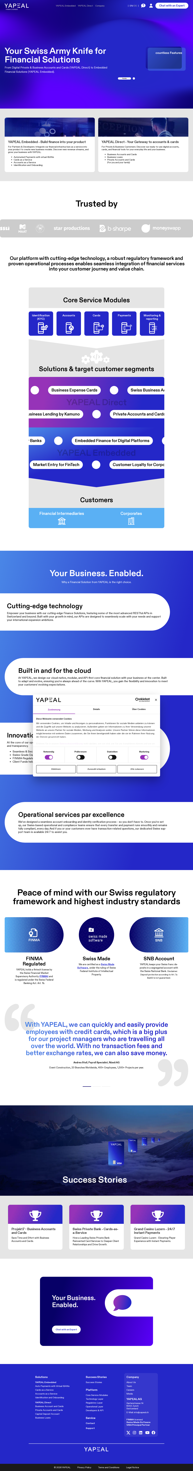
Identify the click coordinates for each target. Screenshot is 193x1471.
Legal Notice (132, 1467)
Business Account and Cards (49, 1406)
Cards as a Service (44, 1390)
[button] (29, 1042)
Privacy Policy (84, 1467)
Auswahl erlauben (96, 769)
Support (90, 1428)
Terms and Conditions (108, 1467)
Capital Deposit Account (47, 1414)
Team (129, 1386)
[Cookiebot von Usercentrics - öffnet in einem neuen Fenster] (137, 700)
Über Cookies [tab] (139, 709)
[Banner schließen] (156, 700)
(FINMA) (43, 976)
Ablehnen (56, 769)
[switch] (81, 757)
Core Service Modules (97, 1395)
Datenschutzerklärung (72, 743)
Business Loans (43, 1417)
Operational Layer (94, 1406)
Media (129, 1393)
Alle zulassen (137, 769)
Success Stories (94, 1382)
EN (131, 5)
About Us (131, 1382)
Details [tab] (96, 709)
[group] (35, 1227)
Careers (130, 1390)
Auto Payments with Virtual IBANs (52, 1386)
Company (100, 5)
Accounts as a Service (46, 1393)
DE (135, 5)
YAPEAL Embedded (66, 5)
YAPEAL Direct (85, 5)
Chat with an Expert (172, 5)
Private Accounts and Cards (49, 1410)
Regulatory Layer (94, 1402)
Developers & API (95, 1410)
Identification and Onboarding (49, 1397)
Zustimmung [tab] (54, 709)
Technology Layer (94, 1399)
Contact (90, 1423)
